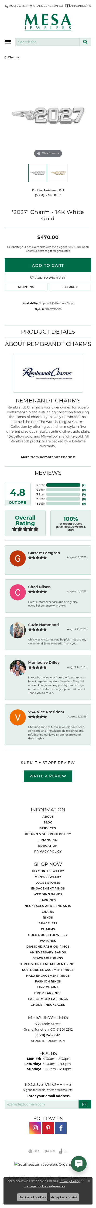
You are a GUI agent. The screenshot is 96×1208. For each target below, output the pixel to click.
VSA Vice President (46, 712)
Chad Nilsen (39, 586)
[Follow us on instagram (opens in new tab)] (35, 1128)
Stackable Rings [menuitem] (48, 958)
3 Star (40, 494)
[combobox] (47, 42)
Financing (48, 840)
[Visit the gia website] (34, 1151)
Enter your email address (48, 1096)
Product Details (48, 331)
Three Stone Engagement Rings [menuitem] (47, 964)
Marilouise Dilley (44, 662)
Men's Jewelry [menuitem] (48, 877)
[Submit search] (85, 42)
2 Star (40, 499)
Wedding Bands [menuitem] (48, 894)
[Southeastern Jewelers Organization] (48, 1164)
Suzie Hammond (43, 624)
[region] (48, 116)
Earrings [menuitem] (48, 900)
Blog (48, 822)
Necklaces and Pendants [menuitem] (48, 906)
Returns (70, 287)
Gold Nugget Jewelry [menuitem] (48, 935)
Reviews (48, 472)
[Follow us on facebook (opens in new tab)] (61, 1128)
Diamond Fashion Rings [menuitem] (48, 946)
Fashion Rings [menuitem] (48, 981)
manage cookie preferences (44, 1186)
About (48, 816)
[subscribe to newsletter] (85, 1104)
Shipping (26, 287)
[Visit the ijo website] (49, 1151)
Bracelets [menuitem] (47, 923)
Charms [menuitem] (48, 929)
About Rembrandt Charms (48, 343)
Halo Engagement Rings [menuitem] (48, 975)
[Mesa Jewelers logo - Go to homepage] (48, 22)
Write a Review (48, 776)
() (84, 485)
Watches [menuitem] (48, 941)
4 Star (40, 489)
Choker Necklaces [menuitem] (48, 1004)
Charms (13, 57)
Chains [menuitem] (48, 911)
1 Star (41, 503)
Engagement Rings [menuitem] (48, 888)
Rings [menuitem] (48, 917)
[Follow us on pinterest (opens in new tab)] (48, 1128)
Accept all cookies (64, 1197)
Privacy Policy (48, 851)
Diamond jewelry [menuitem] (48, 871)
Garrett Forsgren (44, 553)
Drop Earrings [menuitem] (48, 993)
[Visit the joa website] (63, 1151)
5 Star (40, 485)
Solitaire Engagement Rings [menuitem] (48, 970)
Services (48, 828)
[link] (16, 5)
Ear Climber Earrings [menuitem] (48, 999)
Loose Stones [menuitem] (48, 882)
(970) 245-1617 (48, 195)
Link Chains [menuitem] (48, 987)
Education (48, 845)
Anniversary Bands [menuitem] (48, 952)
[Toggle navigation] (7, 41)
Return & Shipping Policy (48, 834)
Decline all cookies (32, 1197)
